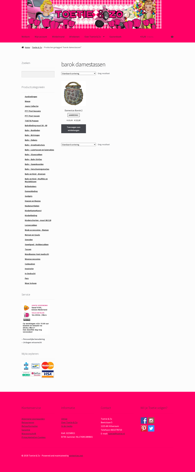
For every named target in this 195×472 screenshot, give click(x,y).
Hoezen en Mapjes (33, 201)
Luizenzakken (31, 225)
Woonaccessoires (32, 259)
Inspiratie (29, 268)
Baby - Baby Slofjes (33, 159)
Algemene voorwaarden (33, 418)
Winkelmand (58, 36)
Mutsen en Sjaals (32, 235)
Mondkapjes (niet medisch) (37, 254)
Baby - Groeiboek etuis (35, 145)
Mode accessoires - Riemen (37, 230)
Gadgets (28, 196)
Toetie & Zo (37, 47)
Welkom (26, 36)
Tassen (28, 249)
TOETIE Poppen (32, 120)
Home (27, 47)
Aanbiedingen (31, 96)
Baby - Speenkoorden (34, 164)
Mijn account (41, 36)
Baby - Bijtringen (32, 135)
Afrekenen (74, 36)
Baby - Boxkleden (32, 130)
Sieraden (29, 239)
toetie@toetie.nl (116, 433)
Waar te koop (31, 283)
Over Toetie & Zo (93, 36)
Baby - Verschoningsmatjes (37, 169)
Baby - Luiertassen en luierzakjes (39, 149)
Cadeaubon (30, 264)
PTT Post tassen (32, 116)
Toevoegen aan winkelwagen (73, 129)
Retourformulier (30, 426)
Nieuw (27, 101)
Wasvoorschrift (29, 433)
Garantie (26, 429)
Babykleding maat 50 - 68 (36, 125)
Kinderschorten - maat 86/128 (38, 220)
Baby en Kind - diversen (35, 174)
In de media (66, 426)
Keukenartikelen (32, 206)
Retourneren (28, 422)
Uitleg (64, 418)
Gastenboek (115, 36)
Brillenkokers (30, 186)
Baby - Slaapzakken (33, 154)
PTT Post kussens (33, 111)
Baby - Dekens (31, 140)
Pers (27, 278)
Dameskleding (31, 191)
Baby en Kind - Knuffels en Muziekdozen (36, 180)
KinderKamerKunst (33, 210)
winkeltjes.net (76, 455)
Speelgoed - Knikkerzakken (37, 244)
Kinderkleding (31, 215)
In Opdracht (30, 273)
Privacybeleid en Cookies (34, 437)
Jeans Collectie (31, 106)
